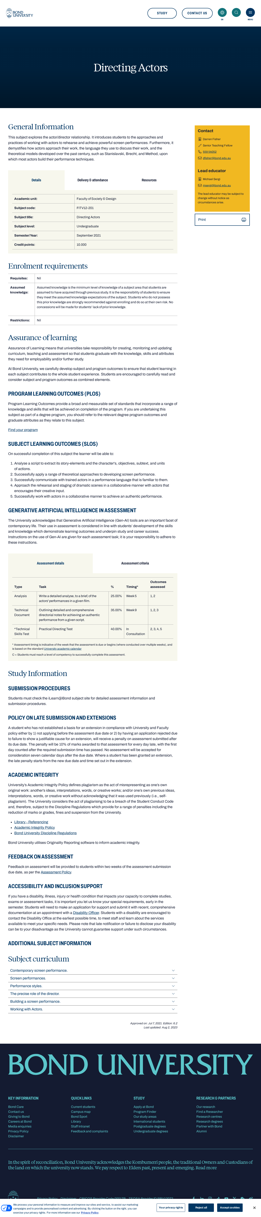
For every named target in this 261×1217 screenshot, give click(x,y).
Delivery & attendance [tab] (92, 180)
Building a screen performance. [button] (35, 1001)
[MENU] (250, 12)
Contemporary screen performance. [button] (39, 970)
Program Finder (145, 1111)
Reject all (201, 1207)
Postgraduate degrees (150, 1126)
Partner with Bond (209, 1126)
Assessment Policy (56, 872)
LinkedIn (202, 1199)
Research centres (209, 1116)
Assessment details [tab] (50, 563)
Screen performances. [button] (28, 978)
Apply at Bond (144, 1107)
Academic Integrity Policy (34, 827)
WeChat (243, 1199)
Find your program (23, 430)
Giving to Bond (19, 1116)
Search (236, 12)
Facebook (194, 1199)
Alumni (201, 1131)
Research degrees (209, 1121)
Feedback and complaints (89, 1131)
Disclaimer (16, 1136)
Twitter (234, 1199)
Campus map (81, 1111)
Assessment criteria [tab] (135, 563)
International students (149, 1121)
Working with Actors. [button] (26, 1009)
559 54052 (210, 151)
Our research (205, 1107)
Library (76, 1121)
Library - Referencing (31, 822)
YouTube (226, 1199)
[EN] (222, 12)
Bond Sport (79, 1116)
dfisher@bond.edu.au (217, 158)
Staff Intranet (80, 1126)
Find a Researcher (209, 1111)
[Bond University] (19, 13)
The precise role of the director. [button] (35, 994)
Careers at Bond (20, 1121)
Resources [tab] (149, 180)
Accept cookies (230, 1207)
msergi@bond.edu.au (217, 185)
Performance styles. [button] (26, 986)
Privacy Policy (18, 1131)
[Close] (254, 1207)
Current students (83, 1107)
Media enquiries (19, 1126)
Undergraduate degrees (151, 1131)
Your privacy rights (171, 1207)
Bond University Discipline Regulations (45, 833)
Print (202, 220)
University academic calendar (63, 648)
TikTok (218, 1199)
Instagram (210, 1199)
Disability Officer (86, 913)
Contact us (197, 13)
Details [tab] (36, 180)
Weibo (251, 1199)
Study (162, 13)
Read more (206, 1167)
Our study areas (145, 1116)
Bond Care (16, 1107)
